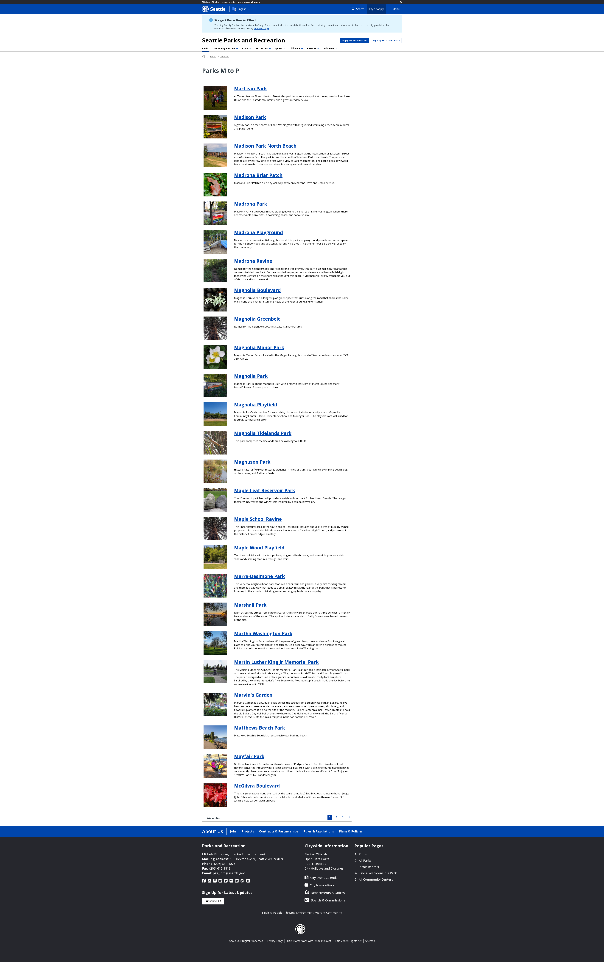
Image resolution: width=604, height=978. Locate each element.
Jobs (233, 831)
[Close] (401, 2)
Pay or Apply (376, 9)
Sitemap (370, 941)
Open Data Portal (317, 859)
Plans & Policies (351, 831)
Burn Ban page (261, 28)
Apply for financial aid (354, 40)
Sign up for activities (385, 40)
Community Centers (224, 48)
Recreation (262, 48)
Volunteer (329, 48)
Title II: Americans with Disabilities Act (309, 941)
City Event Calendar (324, 878)
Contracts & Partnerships (278, 831)
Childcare (295, 48)
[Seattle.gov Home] (215, 9)
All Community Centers (376, 879)
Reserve (311, 48)
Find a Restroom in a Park (378, 873)
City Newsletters (322, 885)
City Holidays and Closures (324, 868)
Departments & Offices (328, 893)
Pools (245, 48)
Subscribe (214, 901)
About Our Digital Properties (246, 941)
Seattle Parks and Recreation (243, 40)
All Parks (224, 56)
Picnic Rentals (369, 867)
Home (213, 56)
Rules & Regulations (318, 831)
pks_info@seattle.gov (229, 873)
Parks (205, 48)
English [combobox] (242, 9)
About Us (212, 831)
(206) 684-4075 (224, 864)
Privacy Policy (275, 941)
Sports (278, 48)
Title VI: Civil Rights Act (348, 941)
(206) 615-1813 (219, 868)
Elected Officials (316, 854)
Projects (248, 831)
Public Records (315, 864)
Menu (396, 9)
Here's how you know (247, 2)
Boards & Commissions (328, 900)
